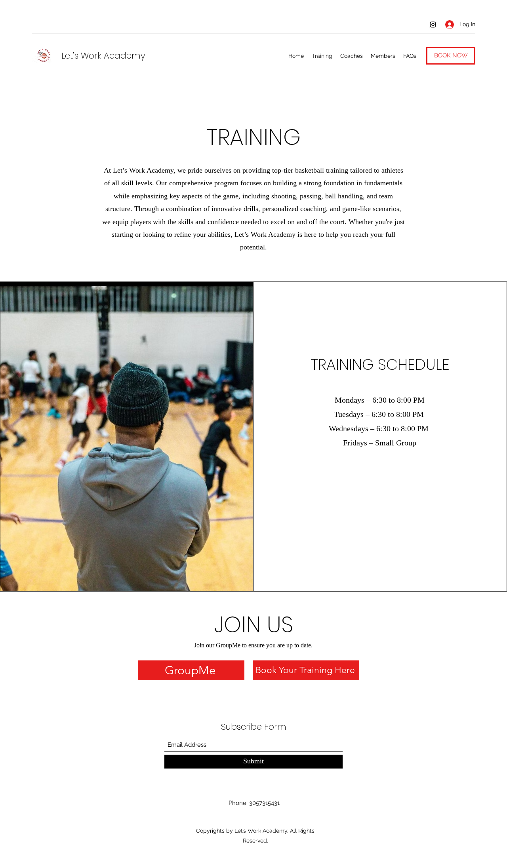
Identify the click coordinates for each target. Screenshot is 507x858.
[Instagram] (433, 25)
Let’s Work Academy (103, 55)
